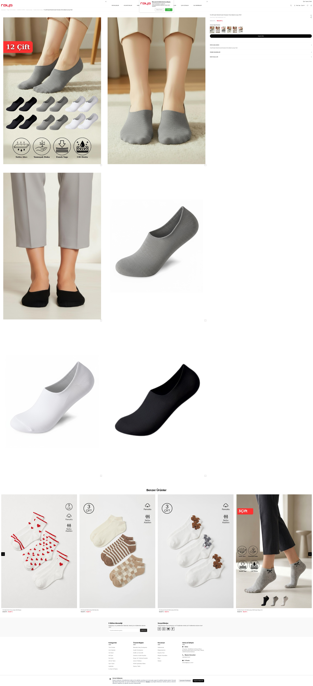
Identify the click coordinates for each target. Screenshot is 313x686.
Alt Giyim (111, 655)
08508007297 (186, 657)
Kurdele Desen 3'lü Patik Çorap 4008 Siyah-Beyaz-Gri (93, 610)
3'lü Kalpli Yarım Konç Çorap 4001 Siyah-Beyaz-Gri (170, 610)
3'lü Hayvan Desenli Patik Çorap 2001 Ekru (12, 610)
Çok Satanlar (112, 650)
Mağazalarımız (161, 650)
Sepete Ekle (261, 36)
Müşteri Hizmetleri (162, 655)
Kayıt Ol (143, 630)
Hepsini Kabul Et (198, 680)
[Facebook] (172, 628)
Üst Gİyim (111, 652)
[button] (3, 554)
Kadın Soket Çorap (38, 9)
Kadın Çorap (29, 9)
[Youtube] (168, 628)
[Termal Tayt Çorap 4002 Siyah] (274, 551)
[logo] (7, 5)
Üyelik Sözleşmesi (138, 650)
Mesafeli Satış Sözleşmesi (140, 647)
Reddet (148, 681)
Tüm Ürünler (112, 647)
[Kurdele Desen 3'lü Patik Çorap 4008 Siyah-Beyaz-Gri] (117, 551)
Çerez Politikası (137, 661)
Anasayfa (3, 9)
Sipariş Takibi (308, 1)
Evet (169, 9)
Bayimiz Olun (161, 652)
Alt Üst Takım (112, 661)
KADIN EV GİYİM (21, 9)
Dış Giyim (111, 658)
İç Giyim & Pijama (113, 669)
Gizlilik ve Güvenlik (138, 652)
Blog (159, 658)
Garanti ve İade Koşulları (139, 655)
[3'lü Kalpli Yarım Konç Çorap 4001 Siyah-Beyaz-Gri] (196, 551)
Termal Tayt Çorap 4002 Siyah (244, 610)
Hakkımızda (161, 647)
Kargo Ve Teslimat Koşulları (140, 658)
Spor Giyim (111, 663)
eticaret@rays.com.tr (187, 662)
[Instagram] (159, 628)
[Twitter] (163, 628)
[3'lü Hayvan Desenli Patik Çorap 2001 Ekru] (39, 551)
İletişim (159, 661)
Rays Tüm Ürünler (11, 9)
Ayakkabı (111, 666)
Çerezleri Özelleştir (185, 680)
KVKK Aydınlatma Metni (139, 663)
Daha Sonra (159, 9)
